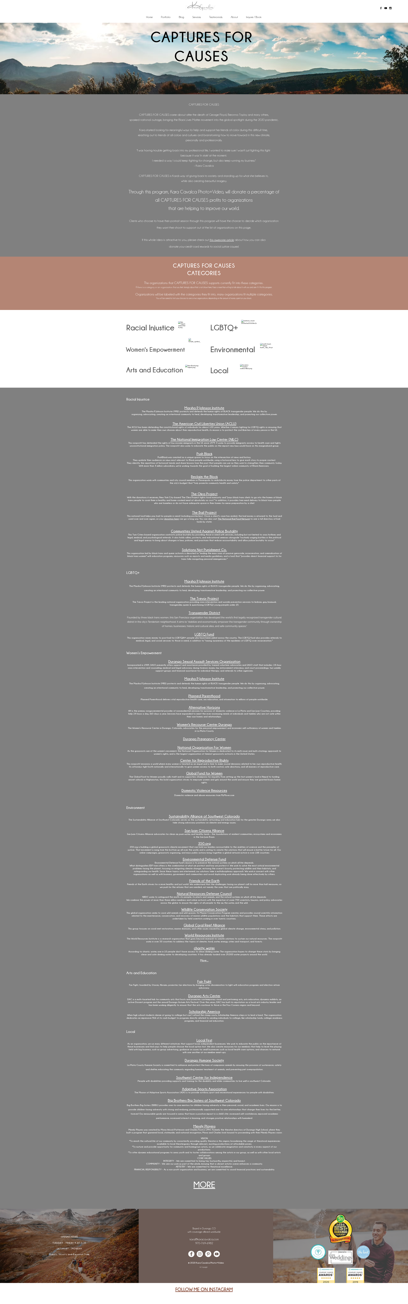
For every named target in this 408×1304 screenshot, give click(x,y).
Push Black (204, 454)
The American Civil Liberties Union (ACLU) (204, 424)
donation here (171, 519)
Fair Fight (204, 981)
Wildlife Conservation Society (204, 909)
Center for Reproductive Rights (204, 760)
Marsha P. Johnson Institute (204, 408)
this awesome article (222, 239)
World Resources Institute (204, 935)
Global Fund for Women (204, 773)
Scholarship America (204, 1011)
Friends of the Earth (204, 881)
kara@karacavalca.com (204, 1239)
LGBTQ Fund (204, 634)
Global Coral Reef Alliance (204, 925)
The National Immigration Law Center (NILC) (204, 439)
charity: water (204, 948)
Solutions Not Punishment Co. (204, 550)
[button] (196, 17)
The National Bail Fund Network (234, 519)
